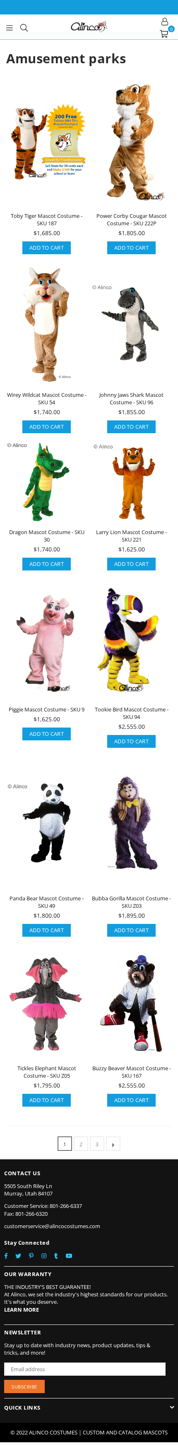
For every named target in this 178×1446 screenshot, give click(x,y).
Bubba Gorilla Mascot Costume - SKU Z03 (131, 902)
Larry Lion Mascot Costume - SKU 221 (131, 535)
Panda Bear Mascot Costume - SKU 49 (47, 902)
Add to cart (46, 247)
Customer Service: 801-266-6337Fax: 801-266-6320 (43, 1209)
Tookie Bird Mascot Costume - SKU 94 (131, 713)
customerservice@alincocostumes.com (52, 1226)
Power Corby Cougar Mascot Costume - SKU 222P (131, 219)
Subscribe (24, 1387)
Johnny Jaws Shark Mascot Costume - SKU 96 (131, 398)
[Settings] (165, 20)
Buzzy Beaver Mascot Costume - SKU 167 (131, 1071)
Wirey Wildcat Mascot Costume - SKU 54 (47, 398)
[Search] (24, 27)
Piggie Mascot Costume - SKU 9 (46, 709)
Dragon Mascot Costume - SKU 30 (46, 535)
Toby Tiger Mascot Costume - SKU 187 (46, 219)
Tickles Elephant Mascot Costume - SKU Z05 (46, 1071)
